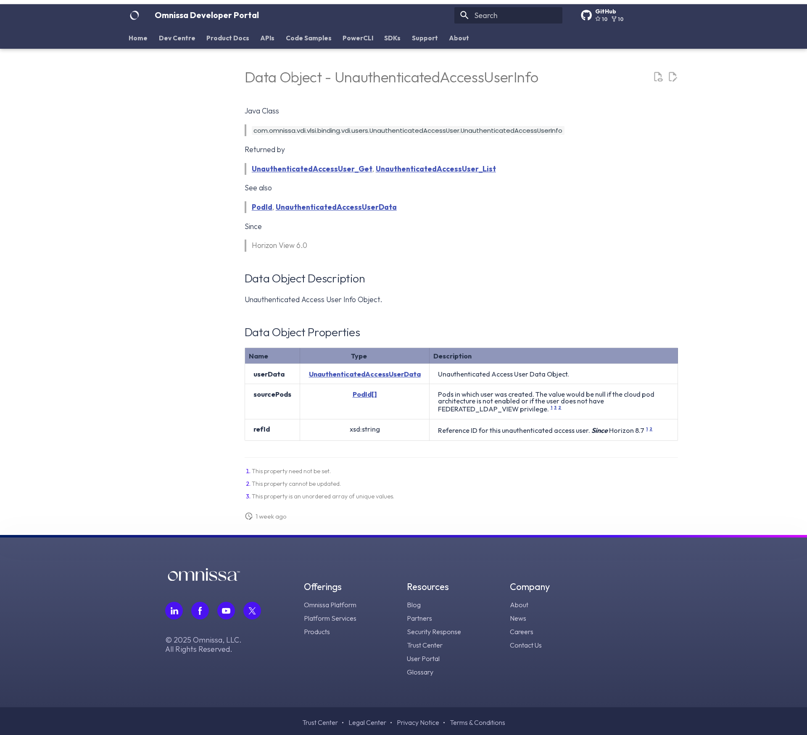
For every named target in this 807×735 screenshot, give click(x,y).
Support (425, 38)
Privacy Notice (418, 722)
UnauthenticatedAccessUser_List (436, 169)
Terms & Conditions (477, 722)
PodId (262, 207)
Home (138, 38)
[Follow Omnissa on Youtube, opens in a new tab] (226, 610)
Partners (419, 618)
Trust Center (425, 645)
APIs (268, 38)
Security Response (434, 631)
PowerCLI (358, 38)
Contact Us (526, 645)
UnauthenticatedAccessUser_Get (312, 169)
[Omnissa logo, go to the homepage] (204, 578)
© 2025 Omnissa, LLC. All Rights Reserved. (203, 644)
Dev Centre (177, 38)
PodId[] (365, 394)
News (518, 618)
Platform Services (330, 618)
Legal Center (367, 722)
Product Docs (227, 38)
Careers (521, 631)
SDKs (393, 38)
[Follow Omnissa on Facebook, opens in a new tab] (200, 610)
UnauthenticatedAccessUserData (336, 207)
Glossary (420, 672)
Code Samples (309, 38)
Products (317, 631)
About (459, 38)
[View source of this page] (657, 77)
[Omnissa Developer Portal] (134, 15)
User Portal (423, 658)
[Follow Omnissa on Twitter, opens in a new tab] (252, 610)
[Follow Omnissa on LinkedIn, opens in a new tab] (174, 610)
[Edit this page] (672, 77)
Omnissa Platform (330, 605)
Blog (414, 605)
